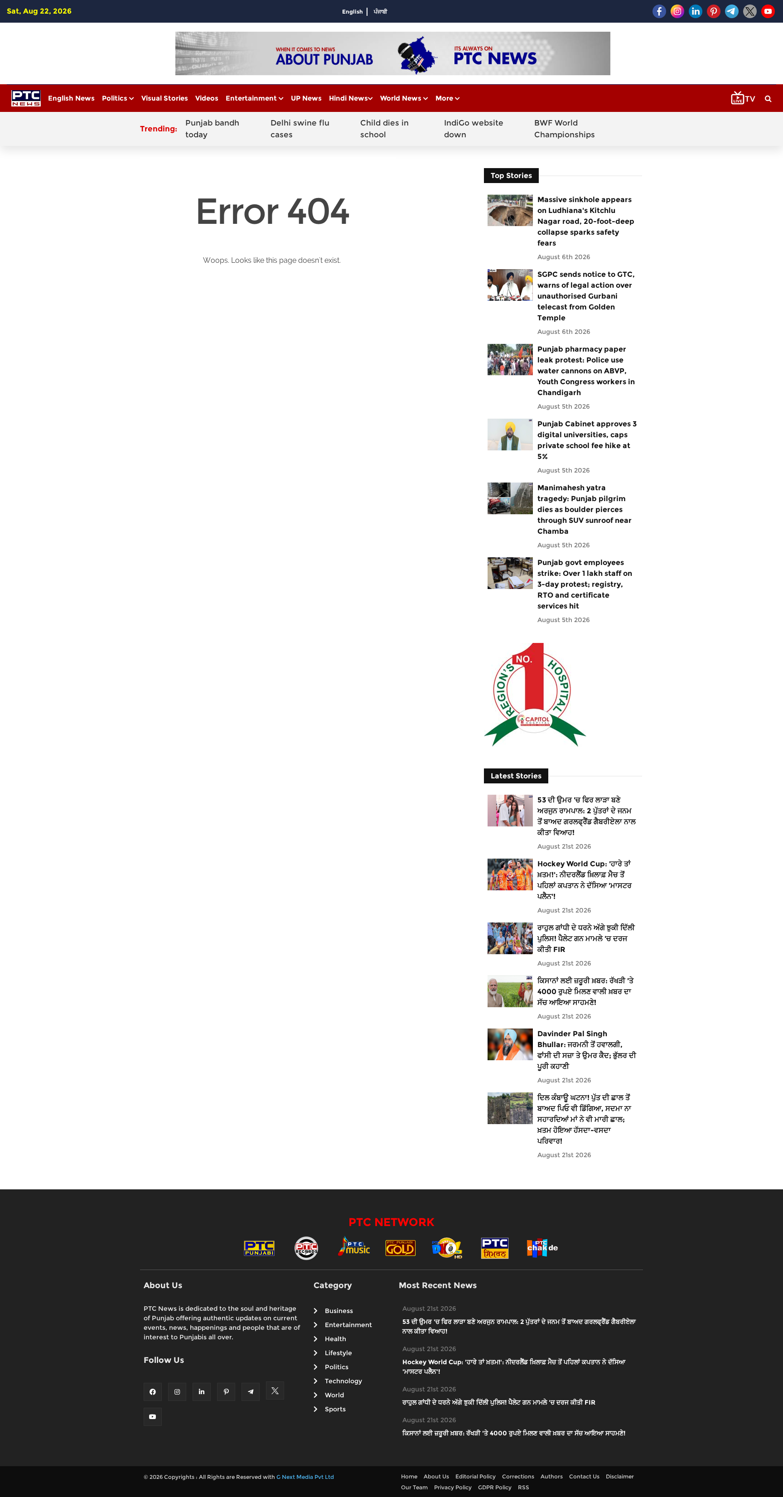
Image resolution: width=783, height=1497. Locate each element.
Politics (115, 98)
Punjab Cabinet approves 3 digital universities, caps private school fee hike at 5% (587, 440)
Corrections (518, 1476)
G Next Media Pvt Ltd (305, 1476)
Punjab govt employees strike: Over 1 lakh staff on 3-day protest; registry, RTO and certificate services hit (584, 584)
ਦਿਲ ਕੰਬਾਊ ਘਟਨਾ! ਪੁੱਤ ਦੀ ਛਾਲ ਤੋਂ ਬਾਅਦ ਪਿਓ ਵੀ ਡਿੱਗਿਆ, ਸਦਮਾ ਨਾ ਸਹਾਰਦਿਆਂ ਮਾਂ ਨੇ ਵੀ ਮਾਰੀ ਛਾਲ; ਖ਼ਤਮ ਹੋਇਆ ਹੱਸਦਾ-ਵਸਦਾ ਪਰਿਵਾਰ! (584, 1119)
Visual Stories (164, 98)
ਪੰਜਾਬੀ (380, 11)
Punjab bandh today (212, 128)
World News (401, 98)
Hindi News (348, 98)
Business (339, 1311)
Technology (343, 1381)
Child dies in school (384, 128)
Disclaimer (620, 1476)
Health (335, 1339)
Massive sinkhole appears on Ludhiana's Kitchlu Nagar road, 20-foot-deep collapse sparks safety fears (585, 221)
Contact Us (584, 1476)
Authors (552, 1476)
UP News (306, 98)
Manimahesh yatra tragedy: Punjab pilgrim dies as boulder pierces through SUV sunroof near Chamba (584, 509)
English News (71, 98)
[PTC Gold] (400, 1247)
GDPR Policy (495, 1487)
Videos (206, 98)
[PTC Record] (306, 1247)
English (352, 11)
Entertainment (252, 98)
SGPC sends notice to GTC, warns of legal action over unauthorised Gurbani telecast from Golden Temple (586, 296)
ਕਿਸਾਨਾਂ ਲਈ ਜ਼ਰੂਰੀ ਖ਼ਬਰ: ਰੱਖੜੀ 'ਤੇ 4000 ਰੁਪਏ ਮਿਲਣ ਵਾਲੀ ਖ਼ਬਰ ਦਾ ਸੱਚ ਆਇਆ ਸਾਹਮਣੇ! (585, 991)
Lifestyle (338, 1353)
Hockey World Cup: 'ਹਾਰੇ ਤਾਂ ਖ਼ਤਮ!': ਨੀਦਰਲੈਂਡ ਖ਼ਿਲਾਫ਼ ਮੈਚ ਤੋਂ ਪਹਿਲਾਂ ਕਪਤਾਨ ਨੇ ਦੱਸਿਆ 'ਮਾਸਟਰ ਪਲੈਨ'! (584, 880)
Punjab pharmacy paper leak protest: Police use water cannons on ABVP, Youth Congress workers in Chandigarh (586, 371)
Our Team (414, 1487)
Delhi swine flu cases (300, 128)
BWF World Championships (564, 128)
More (445, 98)
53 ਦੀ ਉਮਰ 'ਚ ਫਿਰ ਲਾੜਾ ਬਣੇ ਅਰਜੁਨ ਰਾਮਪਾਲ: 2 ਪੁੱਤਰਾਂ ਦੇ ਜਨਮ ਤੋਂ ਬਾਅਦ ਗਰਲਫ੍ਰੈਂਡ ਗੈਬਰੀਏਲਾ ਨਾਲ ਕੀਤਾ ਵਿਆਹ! (586, 816)
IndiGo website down (473, 128)
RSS (523, 1487)
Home (409, 1476)
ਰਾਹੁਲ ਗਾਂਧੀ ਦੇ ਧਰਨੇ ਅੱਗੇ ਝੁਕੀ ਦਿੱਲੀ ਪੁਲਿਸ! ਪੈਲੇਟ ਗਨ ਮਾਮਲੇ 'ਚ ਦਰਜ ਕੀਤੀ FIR (586, 938)
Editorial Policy (475, 1476)
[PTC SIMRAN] (495, 1247)
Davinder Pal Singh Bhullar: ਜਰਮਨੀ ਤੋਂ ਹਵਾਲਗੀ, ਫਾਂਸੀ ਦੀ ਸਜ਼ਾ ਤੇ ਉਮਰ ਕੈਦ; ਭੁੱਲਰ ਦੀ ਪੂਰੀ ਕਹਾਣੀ (586, 1050)
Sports (335, 1409)
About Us (436, 1476)
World (334, 1395)
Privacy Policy (453, 1487)
